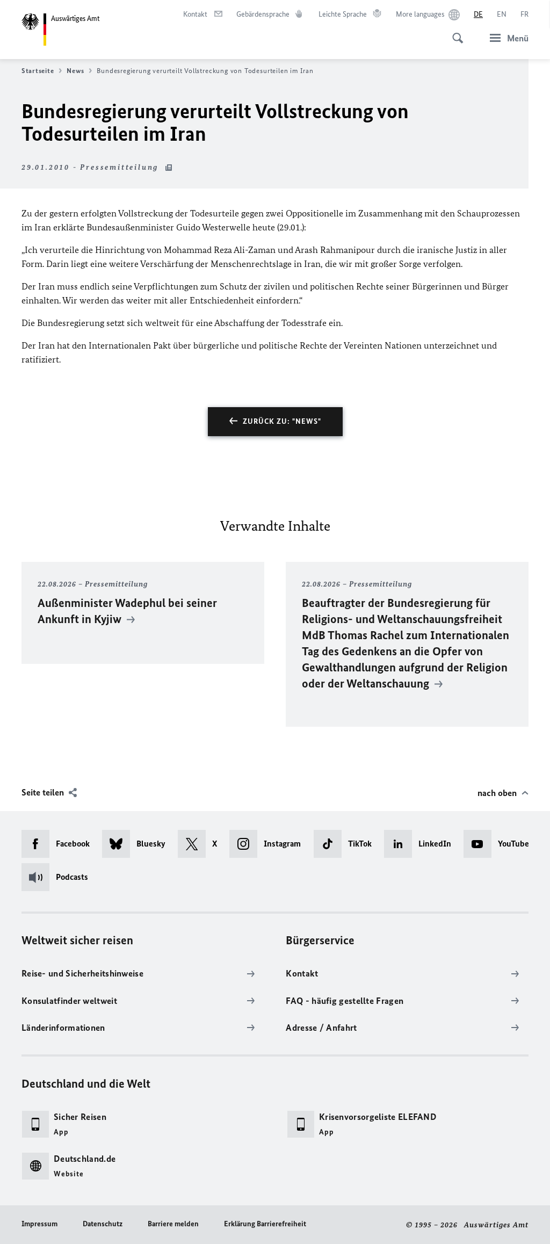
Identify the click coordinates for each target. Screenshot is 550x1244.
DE (478, 14)
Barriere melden (173, 1223)
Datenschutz (102, 1223)
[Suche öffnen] (454, 32)
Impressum (39, 1223)
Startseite (37, 71)
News (75, 71)
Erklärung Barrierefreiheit (265, 1223)
